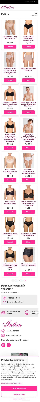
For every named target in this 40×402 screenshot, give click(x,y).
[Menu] (36, 7)
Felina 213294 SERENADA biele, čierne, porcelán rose (28, 171)
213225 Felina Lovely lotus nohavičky (10, 37)
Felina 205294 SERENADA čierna (10, 202)
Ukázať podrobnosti (19, 399)
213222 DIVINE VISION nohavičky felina (28, 234)
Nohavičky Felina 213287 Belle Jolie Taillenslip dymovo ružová (10, 71)
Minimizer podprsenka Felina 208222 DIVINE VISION (10, 265)
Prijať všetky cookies (19, 389)
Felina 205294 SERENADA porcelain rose (10, 171)
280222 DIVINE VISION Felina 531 (28, 69)
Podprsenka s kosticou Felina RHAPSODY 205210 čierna (28, 203)
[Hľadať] (26, 7)
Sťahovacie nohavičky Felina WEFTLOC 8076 (28, 265)
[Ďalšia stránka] (25, 280)
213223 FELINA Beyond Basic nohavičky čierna (28, 38)
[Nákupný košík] (31, 7)
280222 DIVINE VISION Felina (10, 234)
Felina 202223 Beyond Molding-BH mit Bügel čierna (10, 104)
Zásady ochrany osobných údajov (11, 383)
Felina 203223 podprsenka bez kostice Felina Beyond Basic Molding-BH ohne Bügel (10, 137)
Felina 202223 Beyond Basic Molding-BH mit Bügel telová (28, 104)
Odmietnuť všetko (19, 394)
